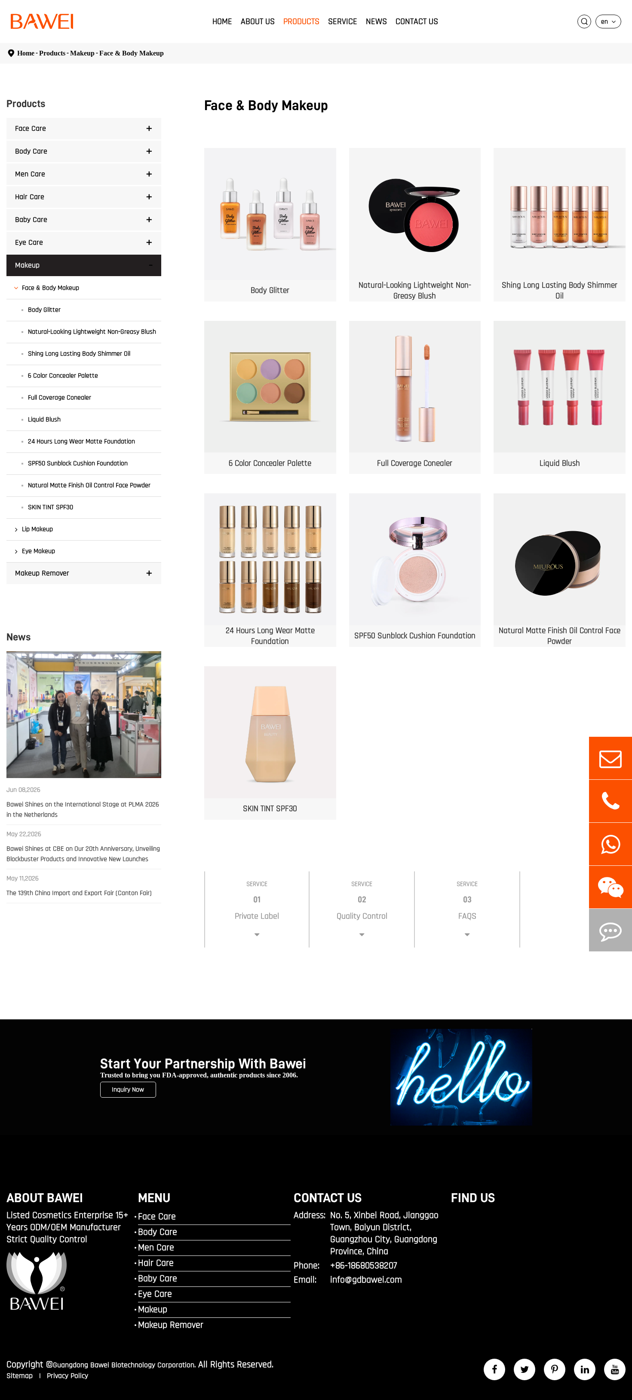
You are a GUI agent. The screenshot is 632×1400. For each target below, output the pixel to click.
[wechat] (610, 887)
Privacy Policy (67, 1376)
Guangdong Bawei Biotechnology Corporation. (124, 1365)
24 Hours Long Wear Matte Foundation (81, 441)
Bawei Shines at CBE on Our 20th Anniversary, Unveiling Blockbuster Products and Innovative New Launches (83, 854)
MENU (154, 1197)
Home (222, 21)
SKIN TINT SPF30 (50, 507)
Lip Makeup (37, 529)
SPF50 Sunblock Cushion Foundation (78, 463)
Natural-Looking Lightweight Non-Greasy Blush (92, 331)
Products (301, 21)
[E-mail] (610, 758)
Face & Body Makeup (131, 53)
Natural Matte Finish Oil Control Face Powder (89, 485)
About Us (258, 21)
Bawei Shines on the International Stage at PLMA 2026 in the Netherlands (82, 809)
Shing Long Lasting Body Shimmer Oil (79, 353)
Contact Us (417, 21)
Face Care (30, 128)
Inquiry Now (128, 1089)
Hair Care (29, 197)
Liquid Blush (44, 419)
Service (342, 21)
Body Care (31, 151)
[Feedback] (610, 930)
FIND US (473, 1197)
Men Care (30, 174)
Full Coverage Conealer (59, 397)
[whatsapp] (610, 844)
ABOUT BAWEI (44, 1197)
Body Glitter (44, 309)
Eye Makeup (38, 551)
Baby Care (31, 220)
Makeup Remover (42, 573)
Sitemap (20, 1376)
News (376, 21)
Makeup (82, 53)
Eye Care (29, 242)
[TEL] (610, 801)
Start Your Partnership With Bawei (203, 1064)
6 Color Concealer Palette (63, 375)
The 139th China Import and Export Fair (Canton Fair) (79, 893)
